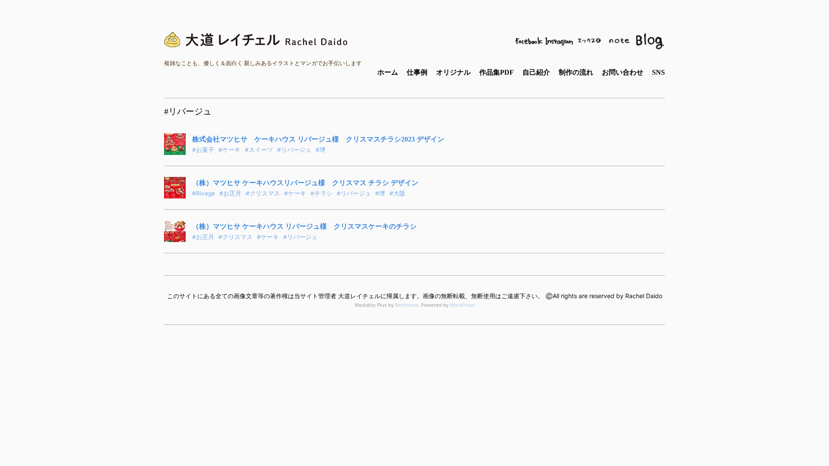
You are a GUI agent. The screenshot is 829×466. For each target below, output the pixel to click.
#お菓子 (203, 149)
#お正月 (230, 193)
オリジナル (453, 72)
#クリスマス (263, 193)
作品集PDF (496, 72)
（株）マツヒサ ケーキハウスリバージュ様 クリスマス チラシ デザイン (305, 182)
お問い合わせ (622, 72)
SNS (658, 72)
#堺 (321, 149)
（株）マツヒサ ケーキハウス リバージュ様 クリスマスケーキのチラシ (304, 226)
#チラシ (321, 193)
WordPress (462, 305)
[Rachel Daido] (257, 39)
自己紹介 (536, 72)
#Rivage (203, 193)
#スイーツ (259, 149)
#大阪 (397, 193)
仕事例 (417, 72)
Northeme (406, 305)
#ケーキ (229, 149)
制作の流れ (576, 72)
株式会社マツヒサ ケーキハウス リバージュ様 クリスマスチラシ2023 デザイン (318, 139)
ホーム (387, 72)
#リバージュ (294, 149)
